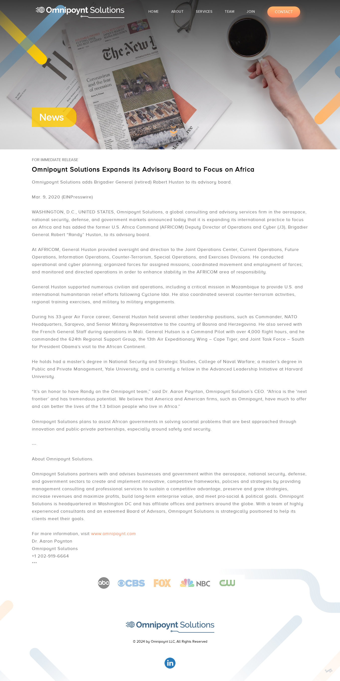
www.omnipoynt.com (113, 533)
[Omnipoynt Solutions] (170, 626)
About (177, 11)
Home (153, 11)
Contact (284, 12)
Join (251, 11)
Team (229, 11)
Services (204, 11)
